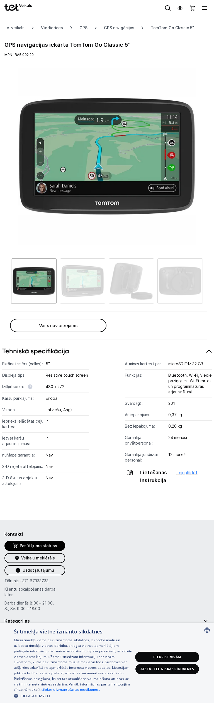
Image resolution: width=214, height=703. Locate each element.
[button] (73, 695)
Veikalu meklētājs (38, 558)
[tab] (107, 424)
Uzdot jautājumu (38, 570)
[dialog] (107, 663)
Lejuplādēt (187, 472)
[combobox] (207, 630)
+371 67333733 (34, 580)
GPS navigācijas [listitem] (119, 27)
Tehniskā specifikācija (35, 351)
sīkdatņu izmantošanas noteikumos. (71, 689)
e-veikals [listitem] (16, 27)
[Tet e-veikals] (18, 7)
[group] (107, 156)
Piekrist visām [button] (167, 657)
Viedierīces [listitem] (52, 27)
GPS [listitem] (83, 27)
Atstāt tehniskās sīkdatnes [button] (167, 669)
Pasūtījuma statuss (38, 545)
